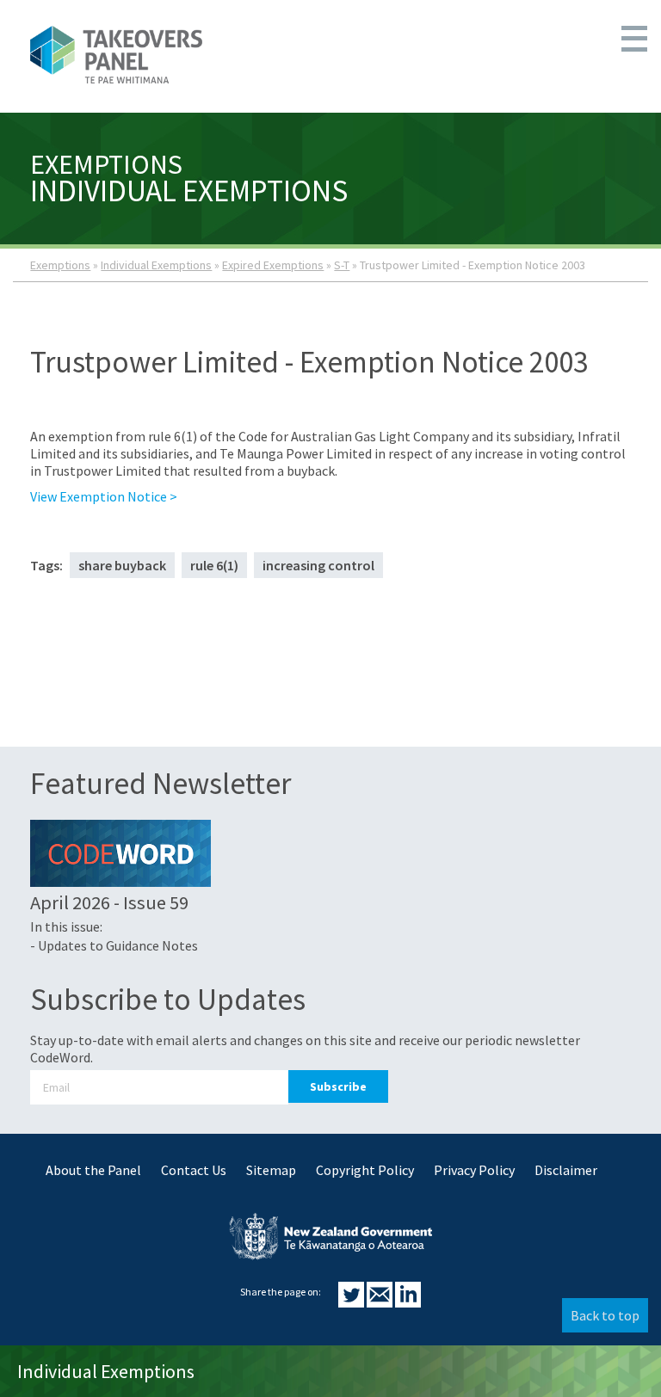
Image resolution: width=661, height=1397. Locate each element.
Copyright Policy (365, 1170)
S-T (341, 265)
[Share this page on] (352, 1302)
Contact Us (193, 1170)
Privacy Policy (474, 1170)
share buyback (122, 565)
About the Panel (93, 1170)
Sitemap (271, 1170)
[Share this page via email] (381, 1302)
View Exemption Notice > (103, 496)
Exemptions (60, 265)
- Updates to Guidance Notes (114, 945)
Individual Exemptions (156, 265)
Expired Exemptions (273, 265)
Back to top (605, 1315)
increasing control (318, 565)
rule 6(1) (214, 565)
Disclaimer (565, 1170)
